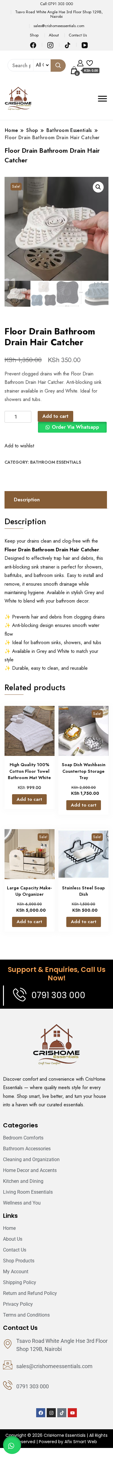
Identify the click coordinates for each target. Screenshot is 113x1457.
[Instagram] (51, 1412)
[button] (98, 187)
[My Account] (80, 62)
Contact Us (78, 35)
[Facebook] (40, 1412)
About (54, 35)
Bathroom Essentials (55, 462)
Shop (34, 35)
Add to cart (55, 416)
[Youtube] (72, 1412)
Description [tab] (27, 499)
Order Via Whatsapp (75, 427)
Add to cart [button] (29, 799)
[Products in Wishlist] (89, 62)
